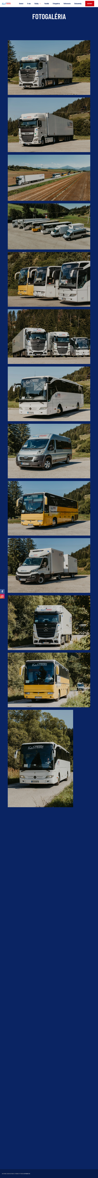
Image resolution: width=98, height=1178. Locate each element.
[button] (89, 3)
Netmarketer (27, 1173)
